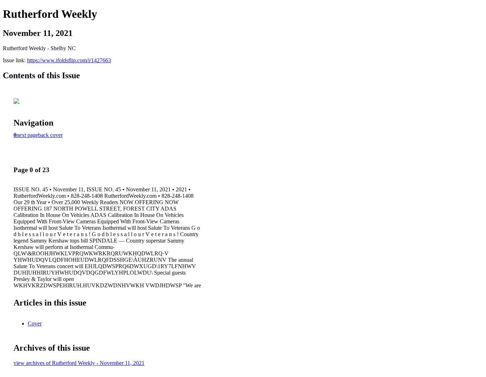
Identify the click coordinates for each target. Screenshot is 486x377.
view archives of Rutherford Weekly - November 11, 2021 (79, 363)
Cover (35, 323)
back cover (50, 135)
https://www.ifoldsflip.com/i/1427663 (69, 60)
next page (27, 135)
